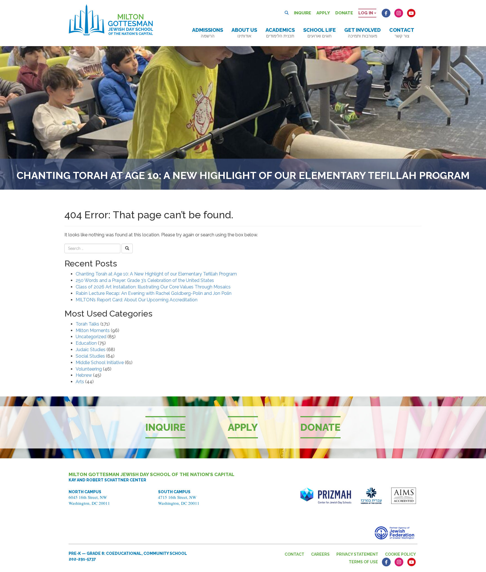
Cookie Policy (400, 554)
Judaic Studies (90, 349)
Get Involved (362, 33)
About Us (244, 33)
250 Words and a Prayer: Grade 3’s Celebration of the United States (145, 280)
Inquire (302, 12)
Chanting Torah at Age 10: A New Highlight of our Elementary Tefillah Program (156, 274)
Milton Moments (93, 330)
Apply (323, 12)
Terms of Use (363, 562)
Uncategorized (91, 336)
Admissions (207, 33)
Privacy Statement (357, 554)
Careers (320, 554)
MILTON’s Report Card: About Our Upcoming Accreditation (136, 299)
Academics (280, 33)
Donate (344, 12)
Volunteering (89, 369)
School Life (319, 33)
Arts (80, 381)
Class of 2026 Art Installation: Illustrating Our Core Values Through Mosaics (153, 287)
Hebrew (84, 375)
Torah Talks (87, 324)
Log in (366, 12)
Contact (401, 33)
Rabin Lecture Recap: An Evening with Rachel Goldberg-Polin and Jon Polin (153, 293)
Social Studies (90, 356)
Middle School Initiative (100, 362)
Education (86, 343)
